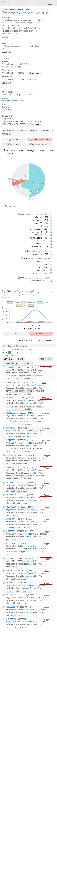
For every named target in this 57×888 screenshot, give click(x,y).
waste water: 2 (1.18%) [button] (40, 238)
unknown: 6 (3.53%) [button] (41, 254)
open (24, 370)
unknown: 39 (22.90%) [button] (40, 281)
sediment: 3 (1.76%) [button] (41, 232)
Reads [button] (17, 144)
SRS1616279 (10, 595)
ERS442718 (10, 383)
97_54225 (30, 13)
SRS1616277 (10, 483)
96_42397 (21, 13)
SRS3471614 (10, 519)
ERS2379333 (10, 558)
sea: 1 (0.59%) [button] (43, 241)
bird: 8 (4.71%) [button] (43, 261)
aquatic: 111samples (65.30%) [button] (38, 214)
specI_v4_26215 (8, 95)
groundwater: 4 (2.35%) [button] (40, 229)
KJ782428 (30, 79)
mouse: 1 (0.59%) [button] (42, 270)
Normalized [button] (40, 334)
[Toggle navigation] (49, 3)
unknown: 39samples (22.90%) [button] (38, 278)
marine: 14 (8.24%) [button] (41, 220)
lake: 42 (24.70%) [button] (42, 217)
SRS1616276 (10, 495)
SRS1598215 (10, 619)
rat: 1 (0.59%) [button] (44, 267)
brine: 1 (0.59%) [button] (43, 244)
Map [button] (17, 139)
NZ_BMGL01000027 (10, 67)
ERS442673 (10, 413)
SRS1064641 (10, 543)
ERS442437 (10, 467)
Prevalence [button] (45, 144)
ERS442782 (10, 367)
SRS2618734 (10, 428)
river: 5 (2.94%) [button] (43, 226)
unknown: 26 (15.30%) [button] (40, 247)
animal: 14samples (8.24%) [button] (40, 258)
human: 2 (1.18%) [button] (42, 264)
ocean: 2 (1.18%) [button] (42, 235)
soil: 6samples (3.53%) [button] (42, 251)
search (32, 370)
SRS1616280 (10, 455)
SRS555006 (10, 531)
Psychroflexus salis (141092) (14, 101)
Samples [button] (44, 139)
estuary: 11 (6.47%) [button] (41, 223)
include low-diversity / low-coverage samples (34, 341)
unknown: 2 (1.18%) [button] (41, 273)
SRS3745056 (10, 507)
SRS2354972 (10, 583)
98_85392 (39, 13)
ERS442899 (10, 440)
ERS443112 (10, 398)
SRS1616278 (10, 571)
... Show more (34, 73)
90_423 (14, 13)
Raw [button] (15, 334)
